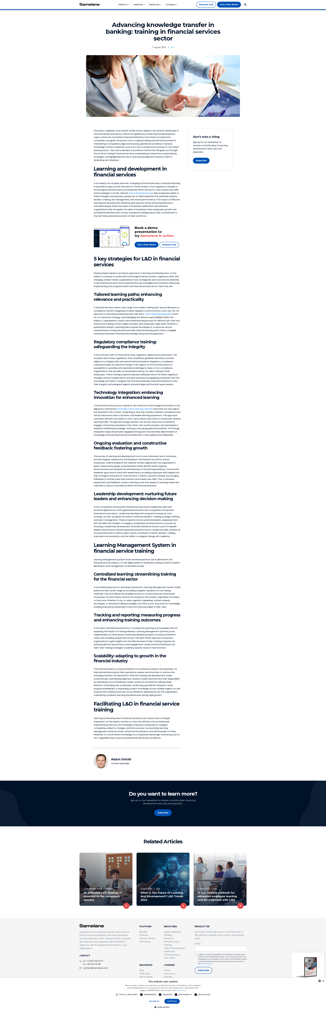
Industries (138, 4)
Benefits (143, 931)
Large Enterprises (172, 931)
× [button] (323, 981)
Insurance (169, 938)
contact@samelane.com (95, 968)
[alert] (163, 995)
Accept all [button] (172, 1001)
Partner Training (147, 938)
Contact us (169, 973)
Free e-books (145, 976)
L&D (172, 47)
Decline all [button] (154, 1001)
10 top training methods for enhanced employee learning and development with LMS (217, 896)
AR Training (144, 941)
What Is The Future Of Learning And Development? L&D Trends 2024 (162, 896)
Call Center (169, 957)
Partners (168, 976)
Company (170, 4)
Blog (141, 970)
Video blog (144, 973)
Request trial (169, 244)
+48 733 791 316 (93, 964)
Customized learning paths (158, 314)
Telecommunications (174, 948)
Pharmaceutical (172, 954)
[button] (162, 1007)
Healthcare (169, 951)
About (167, 970)
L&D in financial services (141, 193)
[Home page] (89, 4)
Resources (154, 4)
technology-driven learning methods (134, 408)
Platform (123, 4)
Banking (168, 935)
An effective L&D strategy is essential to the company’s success (102, 896)
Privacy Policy (206, 964)
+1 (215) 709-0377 (94, 961)
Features (143, 935)
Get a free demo (146, 244)
